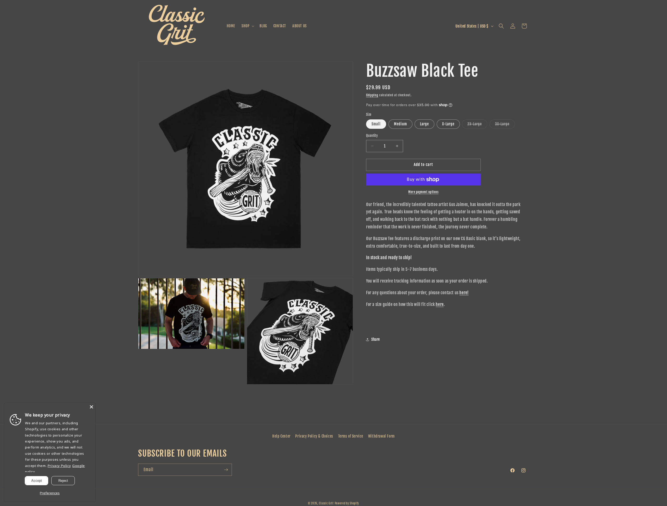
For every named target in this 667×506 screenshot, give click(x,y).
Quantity (372, 135)
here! (463, 292)
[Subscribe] (226, 470)
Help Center (281, 436)
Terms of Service (350, 436)
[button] (247, 26)
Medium (400, 124)
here (439, 304)
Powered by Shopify (347, 503)
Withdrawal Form (381, 436)
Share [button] (375, 339)
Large (424, 124)
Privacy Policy (59, 465)
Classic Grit (326, 503)
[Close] (91, 406)
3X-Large (505, 125)
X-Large (448, 124)
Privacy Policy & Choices (314, 436)
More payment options (423, 192)
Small (376, 124)
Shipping (372, 95)
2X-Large (477, 125)
